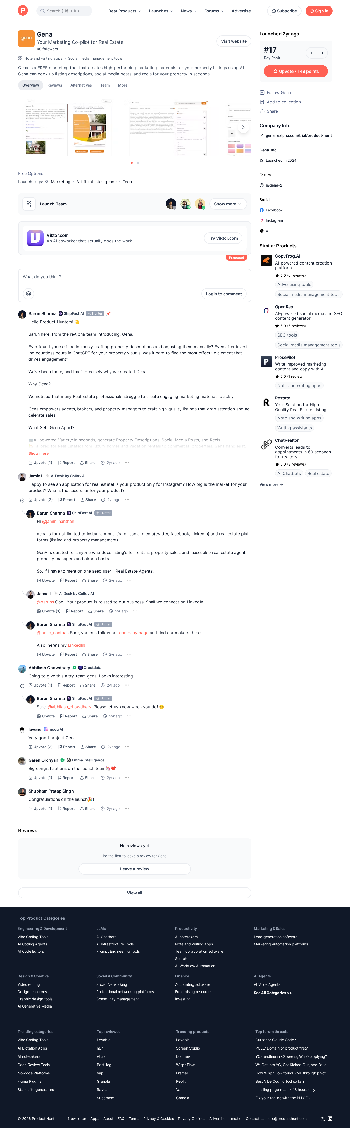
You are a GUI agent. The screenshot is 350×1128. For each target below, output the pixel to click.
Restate (282, 398)
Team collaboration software (199, 951)
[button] (123, 85)
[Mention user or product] (28, 293)
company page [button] (133, 632)
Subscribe (287, 10)
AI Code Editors (31, 951)
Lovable (103, 1040)
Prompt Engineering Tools (118, 951)
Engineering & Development (42, 928)
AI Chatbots (289, 473)
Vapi (100, 1073)
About (108, 1118)
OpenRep (284, 306)
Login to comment (224, 293)
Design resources (32, 991)
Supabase (105, 1098)
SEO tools (287, 335)
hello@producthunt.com (286, 1118)
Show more (225, 203)
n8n (100, 1048)
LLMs (101, 928)
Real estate (318, 473)
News (186, 10)
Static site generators (36, 1089)
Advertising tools (294, 284)
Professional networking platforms (125, 991)
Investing (183, 999)
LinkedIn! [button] (76, 645)
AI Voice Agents (267, 984)
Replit (181, 1081)
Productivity (186, 928)
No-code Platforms (34, 1073)
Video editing (29, 984)
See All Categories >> (273, 992)
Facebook (274, 210)
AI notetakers (186, 936)
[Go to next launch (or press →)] (322, 53)
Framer (182, 1073)
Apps (94, 1118)
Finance (182, 976)
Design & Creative (33, 976)
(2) (43, 499)
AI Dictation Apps (32, 1048)
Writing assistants (294, 427)
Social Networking (111, 984)
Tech (127, 181)
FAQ (121, 1118)
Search (181, 958)
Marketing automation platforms (281, 944)
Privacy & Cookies (158, 1118)
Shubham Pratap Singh (51, 791)
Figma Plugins (29, 1081)
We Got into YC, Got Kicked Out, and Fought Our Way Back (292, 1065)
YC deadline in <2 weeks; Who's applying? (291, 1056)
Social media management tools (95, 58)
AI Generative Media (35, 1006)
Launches (158, 10)
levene (34, 729)
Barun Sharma (42, 313)
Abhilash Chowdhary (49, 667)
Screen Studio (188, 1048)
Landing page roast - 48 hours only (285, 1089)
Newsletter (77, 1118)
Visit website (234, 41)
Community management (117, 999)
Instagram (274, 220)
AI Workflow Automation (195, 965)
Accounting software (192, 984)
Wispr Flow (185, 1064)
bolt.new (183, 1056)
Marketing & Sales (269, 928)
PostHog (104, 1064)
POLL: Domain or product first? (281, 1048)
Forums (211, 10)
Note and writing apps (43, 58)
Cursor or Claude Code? (275, 1040)
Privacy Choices (191, 1118)
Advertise (241, 10)
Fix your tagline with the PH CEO (282, 1098)
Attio (101, 1056)
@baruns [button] (45, 601)
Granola (103, 1081)
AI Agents (262, 976)
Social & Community (114, 976)
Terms (134, 1118)
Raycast (104, 1089)
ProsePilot (285, 357)
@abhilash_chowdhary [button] (69, 706)
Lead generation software (275, 936)
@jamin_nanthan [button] (58, 521)
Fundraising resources (193, 991)
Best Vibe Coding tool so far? (279, 1081)
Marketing (60, 181)
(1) (43, 462)
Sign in (321, 10)
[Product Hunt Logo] (23, 10)
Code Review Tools (34, 1064)
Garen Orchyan (43, 760)
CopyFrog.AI (287, 256)
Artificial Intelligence (96, 181)
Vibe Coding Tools (33, 936)
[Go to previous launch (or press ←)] (311, 53)
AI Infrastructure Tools (115, 944)
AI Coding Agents (32, 944)
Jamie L (36, 476)
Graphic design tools (35, 999)
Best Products (122, 10)
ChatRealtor (287, 440)
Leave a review (134, 869)
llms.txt (236, 1118)
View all (134, 892)
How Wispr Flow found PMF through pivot (290, 1073)
